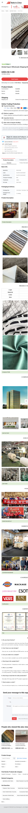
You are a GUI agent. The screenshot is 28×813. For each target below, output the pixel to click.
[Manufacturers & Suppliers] (14, 2)
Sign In (3, 153)
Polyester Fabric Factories (9, 788)
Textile (7, 11)
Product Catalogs (22, 758)
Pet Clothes (17, 764)
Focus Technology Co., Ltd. (18, 807)
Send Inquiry (14, 79)
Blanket (3, 761)
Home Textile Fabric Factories (9, 791)
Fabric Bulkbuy (6, 799)
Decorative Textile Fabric (8, 795)
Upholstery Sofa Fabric (8, 781)
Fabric (2, 766)
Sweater (3, 764)
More (2, 801)
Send (14, 718)
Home (2, 11)
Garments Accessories (20, 761)
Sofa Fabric (20, 11)
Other (16, 766)
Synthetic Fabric (13, 11)
